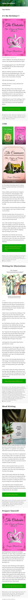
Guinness (19, 387)
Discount (19, 593)
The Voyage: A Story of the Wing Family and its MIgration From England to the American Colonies (13, 391)
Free (6, 117)
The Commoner (22, 255)
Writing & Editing (5, 503)
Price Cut (23, 115)
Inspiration (12, 388)
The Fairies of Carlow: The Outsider (18, 397)
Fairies (14, 115)
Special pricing (5, 594)
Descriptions (4, 393)
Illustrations (23, 394)
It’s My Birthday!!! (11, 15)
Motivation (17, 388)
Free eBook (10, 117)
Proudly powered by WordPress (8, 599)
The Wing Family (10, 398)
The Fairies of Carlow (6, 116)
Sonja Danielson (8, 3)
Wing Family (10, 400)
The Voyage (4, 398)
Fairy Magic (19, 115)
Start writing (10, 504)
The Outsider (14, 116)
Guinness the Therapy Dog (7, 394)
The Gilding (13, 257)
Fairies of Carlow (8, 258)
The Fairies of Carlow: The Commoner (10, 396)
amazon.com (8, 64)
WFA (7, 400)
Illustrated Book (17, 394)
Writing (14, 400)
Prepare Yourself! (10, 510)
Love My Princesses (17, 117)
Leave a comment (11, 118)
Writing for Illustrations (14, 266)
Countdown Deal (17, 592)
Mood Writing (9, 406)
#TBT (4, 123)
